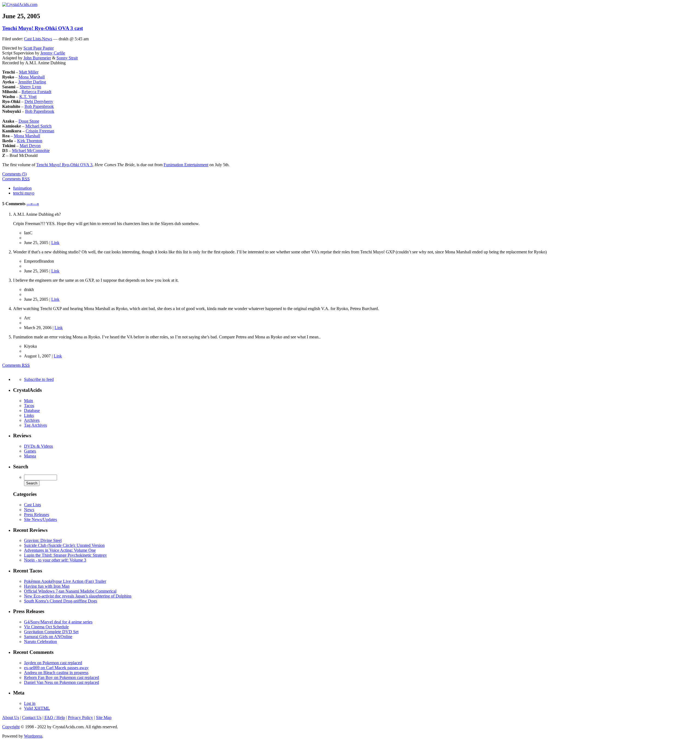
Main (28, 400)
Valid (37, 708)
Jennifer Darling (32, 82)
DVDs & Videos (38, 446)
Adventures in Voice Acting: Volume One (60, 550)
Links (29, 415)
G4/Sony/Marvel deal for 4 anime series (58, 622)
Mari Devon (30, 145)
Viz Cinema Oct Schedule (46, 626)
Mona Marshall (32, 77)
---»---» (32, 203)
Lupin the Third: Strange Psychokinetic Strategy (65, 555)
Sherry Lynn (30, 86)
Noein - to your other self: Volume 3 (55, 560)
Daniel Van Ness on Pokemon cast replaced (61, 682)
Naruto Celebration (40, 641)
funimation (22, 188)
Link (55, 242)
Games (30, 451)
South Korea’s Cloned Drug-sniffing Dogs (60, 601)
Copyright (11, 726)
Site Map (104, 717)
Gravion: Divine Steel (43, 540)
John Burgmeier (37, 58)
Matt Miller (28, 72)
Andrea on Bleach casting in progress (56, 672)
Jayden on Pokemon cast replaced (53, 662)
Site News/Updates (40, 519)
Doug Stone (29, 121)
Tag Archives (35, 425)
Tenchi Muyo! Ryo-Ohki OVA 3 (64, 164)
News (47, 39)
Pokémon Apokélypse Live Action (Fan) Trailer (65, 581)
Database (32, 410)
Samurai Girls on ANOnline (48, 636)
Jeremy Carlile (52, 53)
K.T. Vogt (28, 96)
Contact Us (31, 717)
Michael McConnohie (31, 150)
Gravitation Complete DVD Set (51, 631)
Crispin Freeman (40, 131)
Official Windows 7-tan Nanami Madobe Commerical (70, 591)
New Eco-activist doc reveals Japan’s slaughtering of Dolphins (77, 596)
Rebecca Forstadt (36, 91)
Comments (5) (14, 174)
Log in (29, 703)
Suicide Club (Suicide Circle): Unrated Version (64, 545)
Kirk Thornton (29, 140)
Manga (30, 456)
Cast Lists (32, 39)
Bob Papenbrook (39, 106)
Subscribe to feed (39, 379)
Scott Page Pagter (38, 48)
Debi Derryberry (39, 101)
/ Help (54, 717)
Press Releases (36, 514)
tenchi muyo (23, 193)
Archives (32, 420)
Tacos (29, 405)
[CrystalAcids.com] (19, 4)
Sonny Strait (67, 58)
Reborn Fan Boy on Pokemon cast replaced (61, 677)
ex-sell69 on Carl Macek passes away (56, 667)
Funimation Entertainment (186, 164)
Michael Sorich (38, 126)
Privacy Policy (80, 717)
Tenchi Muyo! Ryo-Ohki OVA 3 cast (42, 28)
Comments (16, 179)
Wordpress (33, 736)
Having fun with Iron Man (47, 586)
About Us (10, 717)
